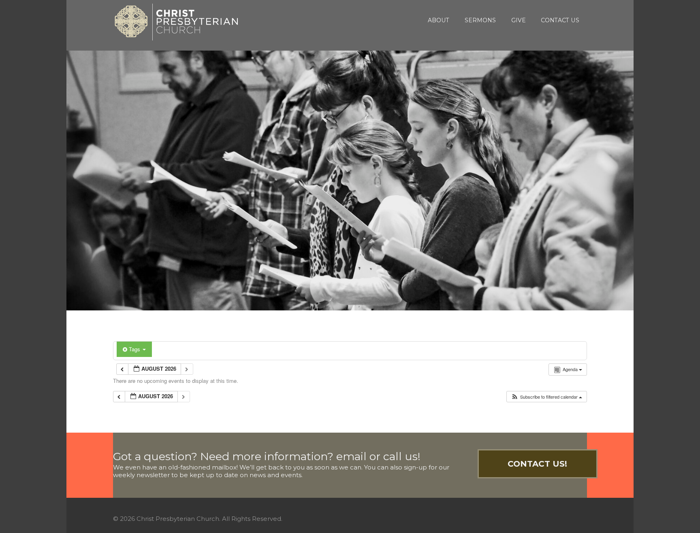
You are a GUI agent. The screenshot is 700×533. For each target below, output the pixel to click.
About (438, 20)
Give (518, 20)
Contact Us (560, 20)
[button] (546, 396)
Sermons (480, 20)
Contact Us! (537, 464)
